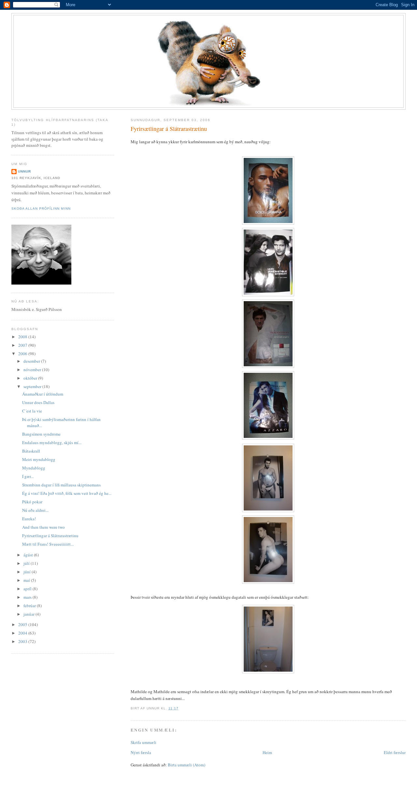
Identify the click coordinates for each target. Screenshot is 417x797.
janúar (29, 614)
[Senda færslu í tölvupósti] (180, 708)
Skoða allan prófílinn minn (40, 208)
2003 (23, 641)
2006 (23, 354)
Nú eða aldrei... (35, 510)
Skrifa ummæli (143, 742)
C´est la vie (32, 411)
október (30, 378)
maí (27, 580)
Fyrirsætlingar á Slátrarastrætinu (169, 129)
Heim (267, 752)
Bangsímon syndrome (41, 434)
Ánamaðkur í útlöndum (42, 394)
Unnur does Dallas (38, 402)
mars (28, 597)
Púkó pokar (32, 502)
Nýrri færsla (141, 752)
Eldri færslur (395, 752)
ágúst (28, 555)
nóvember (32, 369)
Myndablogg (33, 468)
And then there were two (43, 527)
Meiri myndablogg (38, 459)
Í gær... (28, 476)
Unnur (24, 171)
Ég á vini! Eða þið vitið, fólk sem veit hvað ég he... (66, 493)
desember (32, 361)
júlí (27, 563)
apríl (28, 589)
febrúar (30, 605)
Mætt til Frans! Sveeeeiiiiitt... (48, 544)
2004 (23, 633)
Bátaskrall (31, 451)
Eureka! (29, 519)
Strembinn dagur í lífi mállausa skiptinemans (61, 485)
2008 (23, 337)
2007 (23, 345)
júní (27, 572)
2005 (23, 624)
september (32, 386)
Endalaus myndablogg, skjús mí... (51, 442)
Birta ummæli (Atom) (186, 765)
